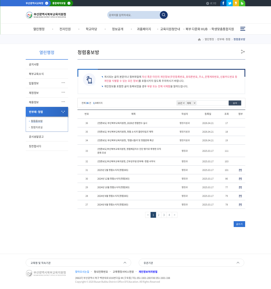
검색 (235, 103)
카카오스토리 (235, 3)
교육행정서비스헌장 (123, 271)
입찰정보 (34, 83)
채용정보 (34, 102)
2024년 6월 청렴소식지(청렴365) (112, 204)
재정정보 (34, 93)
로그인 (213, 3)
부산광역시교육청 (34, 3)
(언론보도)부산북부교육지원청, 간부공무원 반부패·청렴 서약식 (126, 161)
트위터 (228, 3)
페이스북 (222, 3)
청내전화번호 (101, 271)
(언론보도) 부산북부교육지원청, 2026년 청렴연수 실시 (122, 122)
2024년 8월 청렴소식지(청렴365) (112, 195)
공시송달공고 (36, 136)
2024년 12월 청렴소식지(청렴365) (113, 178)
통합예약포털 (59, 3)
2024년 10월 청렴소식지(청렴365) (113, 187)
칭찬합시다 (35, 146)
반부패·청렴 (36, 112)
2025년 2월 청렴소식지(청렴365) (112, 169)
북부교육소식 (36, 74)
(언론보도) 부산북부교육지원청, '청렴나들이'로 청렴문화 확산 (125, 140)
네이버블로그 (241, 3)
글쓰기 (239, 224)
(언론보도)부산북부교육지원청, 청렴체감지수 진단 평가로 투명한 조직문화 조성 (129, 150)
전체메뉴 (243, 27)
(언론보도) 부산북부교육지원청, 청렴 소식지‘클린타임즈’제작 (125, 131)
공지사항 (34, 64)
